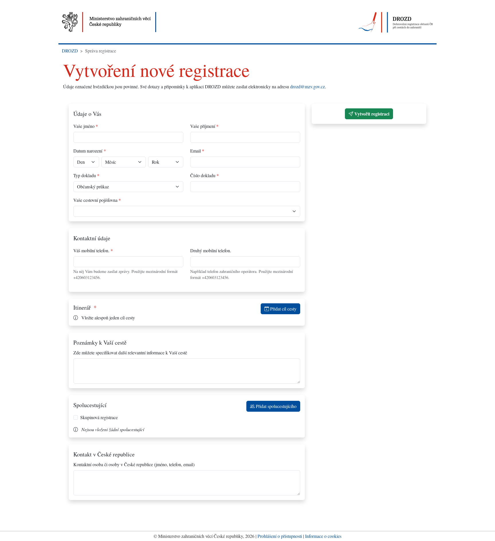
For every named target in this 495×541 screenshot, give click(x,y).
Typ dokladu (84, 175)
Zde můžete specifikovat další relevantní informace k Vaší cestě (130, 352)
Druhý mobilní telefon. (210, 250)
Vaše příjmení (202, 126)
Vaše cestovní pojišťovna (95, 200)
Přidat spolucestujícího (276, 406)
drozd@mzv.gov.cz (307, 86)
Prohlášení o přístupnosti (280, 536)
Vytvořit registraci (371, 113)
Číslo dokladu (202, 175)
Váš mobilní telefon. (91, 250)
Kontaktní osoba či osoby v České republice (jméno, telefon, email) (134, 464)
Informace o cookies (323, 536)
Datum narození (89, 151)
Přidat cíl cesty (283, 309)
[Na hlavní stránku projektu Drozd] (395, 22)
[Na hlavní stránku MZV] (109, 21)
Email (195, 151)
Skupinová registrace (99, 417)
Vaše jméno (84, 126)
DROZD (70, 51)
